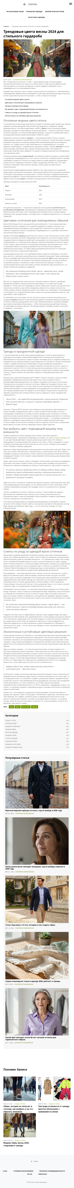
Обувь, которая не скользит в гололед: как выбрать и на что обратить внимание (18, 1109)
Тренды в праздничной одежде (16, 106)
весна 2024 (25, 707)
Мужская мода (11, 723)
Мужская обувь (11, 741)
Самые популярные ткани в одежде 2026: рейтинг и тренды (32, 981)
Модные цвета (10, 729)
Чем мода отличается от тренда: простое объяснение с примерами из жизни (54, 1109)
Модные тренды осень (13, 747)
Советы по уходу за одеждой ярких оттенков (21, 112)
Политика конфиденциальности (52, 1171)
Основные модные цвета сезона (17, 99)
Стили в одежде (11, 738)
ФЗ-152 (29, 1174)
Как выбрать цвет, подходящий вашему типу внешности (26, 109)
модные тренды (60, 438)
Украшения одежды (34, 11)
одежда (34, 707)
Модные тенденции (12, 726)
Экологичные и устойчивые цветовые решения (23, 116)
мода (11, 707)
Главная (6, 26)
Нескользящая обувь (15, 11)
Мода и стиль (10, 720)
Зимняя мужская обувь (54, 11)
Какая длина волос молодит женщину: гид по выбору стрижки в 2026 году (35, 868)
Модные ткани (10, 735)
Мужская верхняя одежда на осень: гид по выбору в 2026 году (33, 810)
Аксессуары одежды (36, 17)
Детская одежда (11, 732)
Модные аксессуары (13, 744)
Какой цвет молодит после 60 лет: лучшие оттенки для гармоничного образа (30, 1038)
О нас (5, 1171)
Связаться (42, 1174)
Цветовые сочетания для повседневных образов (23, 103)
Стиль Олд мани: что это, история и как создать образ (30, 925)
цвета (18, 707)
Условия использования (23, 1171)
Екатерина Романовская (22, 80)
